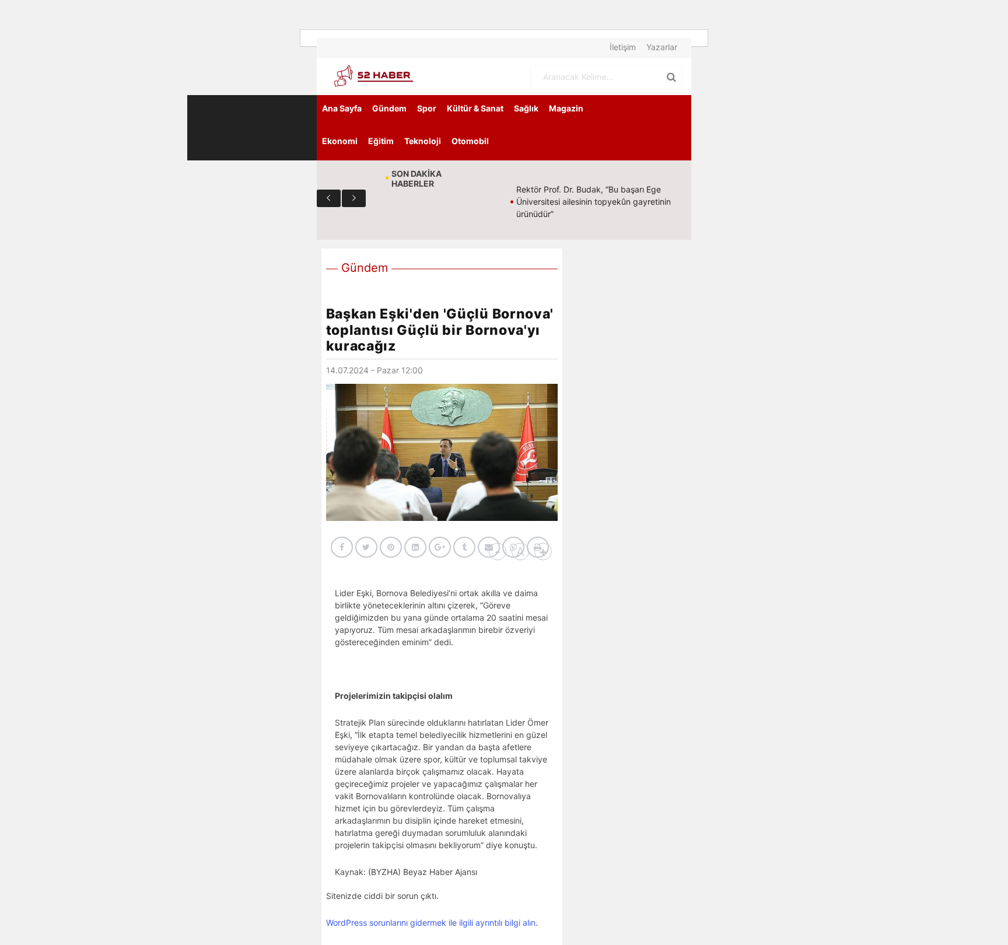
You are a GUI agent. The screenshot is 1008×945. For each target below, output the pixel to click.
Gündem (389, 108)
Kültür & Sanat (475, 108)
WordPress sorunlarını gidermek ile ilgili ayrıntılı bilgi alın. (432, 923)
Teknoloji (422, 141)
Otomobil (470, 141)
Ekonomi (340, 141)
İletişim (623, 47)
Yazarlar (661, 47)
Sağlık (526, 108)
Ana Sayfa (342, 108)
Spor (426, 108)
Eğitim (381, 141)
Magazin (566, 108)
